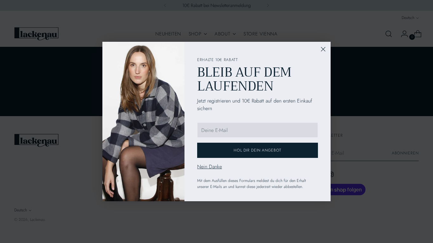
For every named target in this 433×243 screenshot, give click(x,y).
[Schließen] (323, 49)
